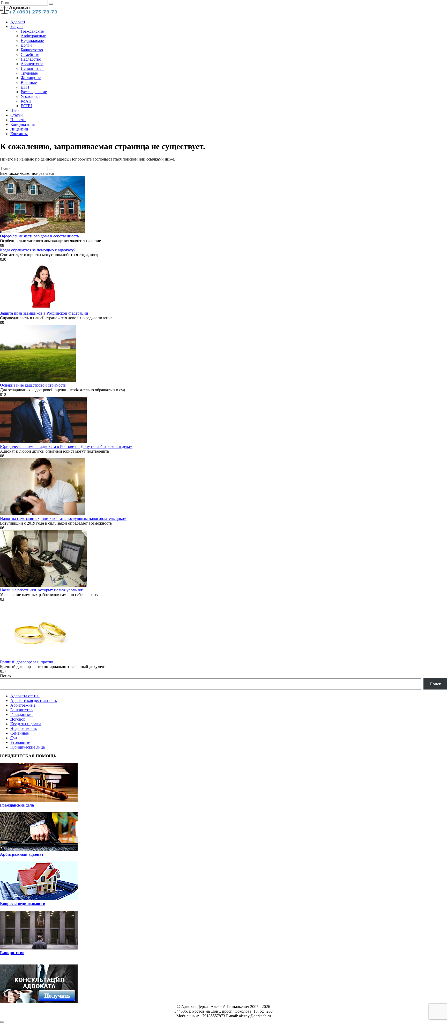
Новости (18, 120)
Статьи (16, 115)
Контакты (19, 134)
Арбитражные (33, 36)
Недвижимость (23, 728)
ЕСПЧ (26, 106)
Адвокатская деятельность (33, 700)
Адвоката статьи (25, 696)
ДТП (25, 87)
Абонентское (32, 64)
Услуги (16, 26)
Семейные (30, 54)
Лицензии (19, 129)
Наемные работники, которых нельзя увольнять (42, 590)
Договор (17, 719)
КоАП (26, 101)
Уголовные (30, 96)
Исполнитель (32, 68)
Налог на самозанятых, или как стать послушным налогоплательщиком (63, 518)
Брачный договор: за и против (26, 662)
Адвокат (17, 22)
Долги (26, 45)
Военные (29, 82)
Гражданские (32, 31)
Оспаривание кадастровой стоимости (33, 385)
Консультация (22, 124)
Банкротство (32, 50)
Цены (15, 110)
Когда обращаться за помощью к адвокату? (38, 250)
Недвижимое (32, 40)
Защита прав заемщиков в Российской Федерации (44, 313)
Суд (13, 738)
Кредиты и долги (25, 724)
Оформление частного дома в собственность (39, 236)
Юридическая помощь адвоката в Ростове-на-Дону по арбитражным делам (66, 446)
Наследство (31, 59)
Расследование (34, 92)
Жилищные (31, 78)
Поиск (5, 676)
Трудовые (29, 73)
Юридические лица (27, 747)
